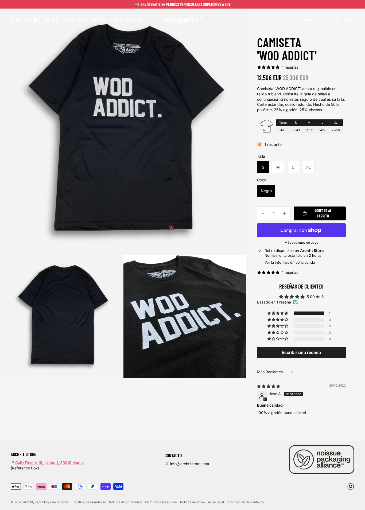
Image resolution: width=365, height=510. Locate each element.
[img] (268, 386)
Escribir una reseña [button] (301, 352)
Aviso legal (216, 502)
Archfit (28, 502)
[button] (278, 313)
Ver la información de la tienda (290, 262)
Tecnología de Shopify (51, 502)
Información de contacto (245, 502)
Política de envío (192, 502)
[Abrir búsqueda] (325, 20)
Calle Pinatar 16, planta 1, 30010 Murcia (49, 462)
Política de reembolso (89, 502)
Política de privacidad (125, 502)
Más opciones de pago (301, 242)
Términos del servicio (161, 502)
